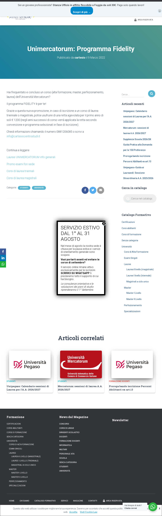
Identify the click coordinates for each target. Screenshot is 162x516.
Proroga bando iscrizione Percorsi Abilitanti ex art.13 (130, 388)
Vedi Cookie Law (88, 512)
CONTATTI (92, 501)
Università (39, 188)
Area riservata (145, 20)
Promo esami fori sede (21, 164)
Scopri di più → (82, 12)
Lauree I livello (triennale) (138, 275)
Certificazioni (128, 222)
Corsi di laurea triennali (20, 171)
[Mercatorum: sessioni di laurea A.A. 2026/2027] (81, 364)
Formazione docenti (119, 381)
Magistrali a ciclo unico (137, 281)
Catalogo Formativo (45, 501)
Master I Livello (133, 293)
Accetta (73, 512)
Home (11, 501)
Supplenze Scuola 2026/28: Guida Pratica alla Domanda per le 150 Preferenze (137, 144)
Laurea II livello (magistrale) (140, 269)
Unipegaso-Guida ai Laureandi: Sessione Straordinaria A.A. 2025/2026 (138, 172)
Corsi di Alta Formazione (136, 252)
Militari (63, 449)
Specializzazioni (132, 311)
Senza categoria (130, 240)
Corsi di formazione (131, 234)
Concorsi (64, 424)
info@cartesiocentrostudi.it (23, 136)
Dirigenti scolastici (69, 432)
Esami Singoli (130, 258)
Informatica (65, 445)
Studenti (24, 188)
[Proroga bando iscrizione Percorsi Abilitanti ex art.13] (132, 364)
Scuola (63, 458)
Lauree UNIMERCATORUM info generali (31, 157)
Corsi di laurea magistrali (22, 178)
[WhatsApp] (3, 264)
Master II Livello (134, 299)
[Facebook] (3, 252)
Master (127, 287)
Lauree (127, 264)
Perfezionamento (133, 305)
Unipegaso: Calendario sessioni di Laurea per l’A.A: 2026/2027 (137, 116)
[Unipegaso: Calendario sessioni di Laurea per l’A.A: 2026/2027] (30, 364)
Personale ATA (67, 454)
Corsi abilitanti (129, 228)
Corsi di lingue (66, 428)
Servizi (64, 501)
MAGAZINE (78, 501)
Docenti (63, 437)
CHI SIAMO (24, 501)
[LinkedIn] (3, 258)
